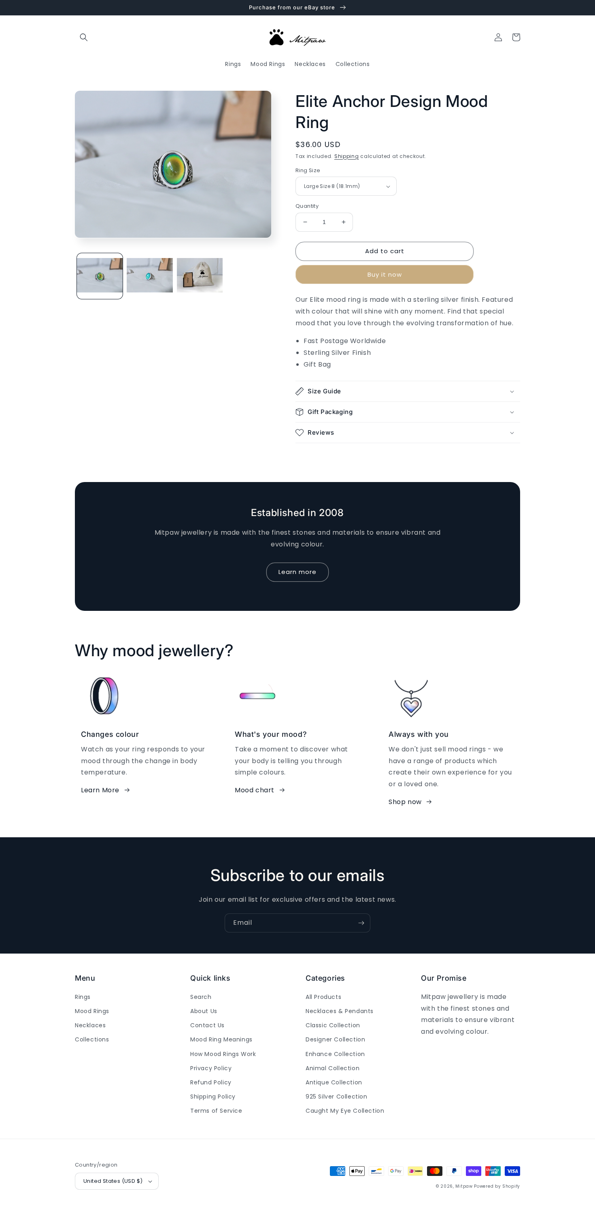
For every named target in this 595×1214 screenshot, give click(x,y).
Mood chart (254, 790)
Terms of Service (216, 1111)
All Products (323, 997)
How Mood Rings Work (223, 1054)
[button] (84, 37)
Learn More (100, 790)
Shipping (346, 156)
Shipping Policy (213, 1096)
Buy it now (385, 274)
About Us (203, 1011)
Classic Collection (333, 1025)
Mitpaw (463, 1186)
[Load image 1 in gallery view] (100, 276)
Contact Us (207, 1025)
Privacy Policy (211, 1068)
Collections (92, 1039)
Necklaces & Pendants (340, 1011)
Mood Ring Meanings (221, 1039)
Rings (83, 997)
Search (201, 997)
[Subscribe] (361, 922)
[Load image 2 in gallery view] (149, 276)
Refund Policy (211, 1082)
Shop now (405, 801)
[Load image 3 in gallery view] (200, 276)
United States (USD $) (112, 1181)
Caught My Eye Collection (345, 1111)
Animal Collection (332, 1068)
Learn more (297, 572)
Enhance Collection (335, 1054)
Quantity (307, 206)
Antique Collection (334, 1082)
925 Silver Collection (337, 1096)
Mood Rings (92, 1011)
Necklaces (90, 1025)
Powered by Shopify (497, 1186)
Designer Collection (335, 1039)
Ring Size (308, 170)
